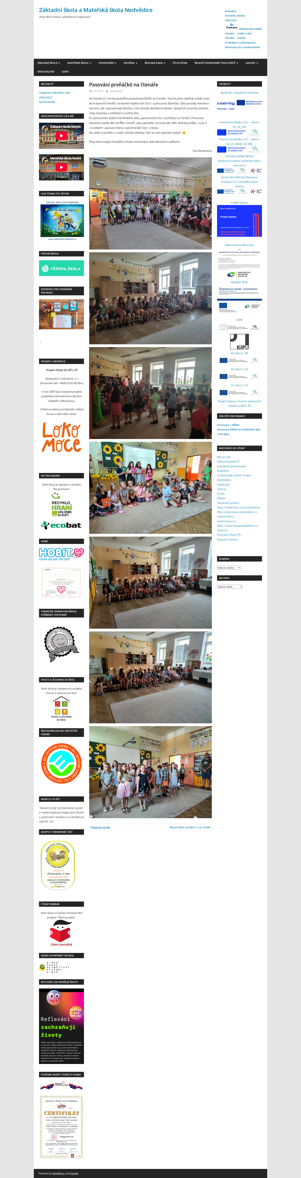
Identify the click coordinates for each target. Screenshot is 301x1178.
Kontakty (230, 11)
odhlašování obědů (250, 29)
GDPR (65, 71)
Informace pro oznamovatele (242, 47)
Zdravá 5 (222, 530)
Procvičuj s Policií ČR (229, 534)
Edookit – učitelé (235, 38)
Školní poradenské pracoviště (215, 62)
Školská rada (154, 62)
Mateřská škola (77, 62)
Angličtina (223, 470)
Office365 (231, 20)
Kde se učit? (224, 457)
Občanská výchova (228, 503)
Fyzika (220, 493)
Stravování (106, 62)
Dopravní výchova (227, 539)
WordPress (58, 1173)
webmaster (116, 91)
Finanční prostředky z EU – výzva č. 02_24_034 (239, 124)
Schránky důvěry (235, 15)
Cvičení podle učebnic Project (234, 475)
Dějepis (221, 498)
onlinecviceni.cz (226, 521)
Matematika (224, 480)
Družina (129, 62)
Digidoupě (223, 484)
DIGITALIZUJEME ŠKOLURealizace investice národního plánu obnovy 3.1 (239, 161)
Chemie (221, 489)
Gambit (74, 1173)
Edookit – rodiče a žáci (238, 33)
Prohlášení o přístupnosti (240, 42)
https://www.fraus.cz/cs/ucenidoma (238, 507)
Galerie (250, 62)
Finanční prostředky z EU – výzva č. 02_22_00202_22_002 (239, 141)
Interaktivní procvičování (231, 466)
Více (51, 821)
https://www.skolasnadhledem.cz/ (237, 525)
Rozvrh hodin (47, 102)
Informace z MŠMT (228, 425)
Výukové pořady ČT (228, 461)
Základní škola (47, 62)
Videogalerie (46, 71)
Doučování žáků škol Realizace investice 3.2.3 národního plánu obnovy (239, 182)
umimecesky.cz (225, 516)
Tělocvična (179, 62)
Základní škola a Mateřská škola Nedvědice (96, 9)
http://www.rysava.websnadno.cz (237, 512)
